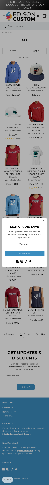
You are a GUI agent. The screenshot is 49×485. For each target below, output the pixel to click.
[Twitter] (30, 261)
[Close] (43, 220)
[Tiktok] (25, 261)
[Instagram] (21, 261)
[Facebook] (17, 261)
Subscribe (24, 253)
